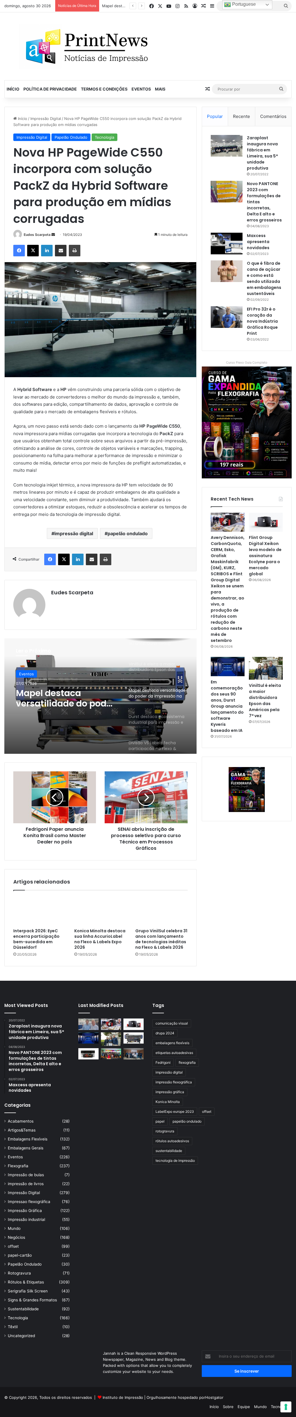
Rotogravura (19, 1273)
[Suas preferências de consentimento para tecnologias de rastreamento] (285, 1406)
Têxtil (13, 1326)
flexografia (187, 1062)
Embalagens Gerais (25, 1148)
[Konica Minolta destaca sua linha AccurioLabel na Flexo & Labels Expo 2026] (100, 911)
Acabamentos (21, 1121)
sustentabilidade (169, 1151)
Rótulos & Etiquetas (26, 1282)
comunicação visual (172, 1023)
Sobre (228, 1406)
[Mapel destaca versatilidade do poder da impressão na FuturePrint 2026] (133, 1038)
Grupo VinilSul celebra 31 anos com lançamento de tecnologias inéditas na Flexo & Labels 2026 (161, 939)
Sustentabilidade (23, 1309)
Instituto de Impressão (123, 1397)
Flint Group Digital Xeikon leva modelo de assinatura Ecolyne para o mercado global (265, 556)
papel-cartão (20, 1255)
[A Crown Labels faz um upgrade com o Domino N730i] (88, 1024)
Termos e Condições (104, 89)
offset (13, 1246)
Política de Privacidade (50, 89)
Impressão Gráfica (25, 1210)
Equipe (244, 1406)
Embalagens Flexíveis (27, 1139)
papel (160, 1121)
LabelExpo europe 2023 (175, 1111)
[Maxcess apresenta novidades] (227, 243)
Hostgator (214, 1397)
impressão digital (73, 533)
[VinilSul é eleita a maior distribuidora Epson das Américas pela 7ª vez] (266, 668)
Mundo (14, 1228)
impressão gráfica (170, 1092)
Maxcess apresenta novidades (258, 242)
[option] (100, 696)
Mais (160, 89)
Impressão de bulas (26, 1174)
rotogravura (165, 1131)
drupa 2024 (165, 1033)
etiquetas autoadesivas (174, 1052)
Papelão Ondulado (71, 137)
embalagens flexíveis (172, 1043)
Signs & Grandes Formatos (32, 1300)
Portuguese (243, 4)
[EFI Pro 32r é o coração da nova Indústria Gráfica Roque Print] (227, 317)
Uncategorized (21, 1335)
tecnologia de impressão (175, 1160)
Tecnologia (104, 137)
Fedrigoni (163, 1062)
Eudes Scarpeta (37, 234)
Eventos (141, 89)
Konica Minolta (168, 1102)
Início (13, 89)
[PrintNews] (84, 46)
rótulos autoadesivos (172, 1141)
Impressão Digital (45, 118)
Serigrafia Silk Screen (28, 1291)
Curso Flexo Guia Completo (246, 362)
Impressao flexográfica (29, 1201)
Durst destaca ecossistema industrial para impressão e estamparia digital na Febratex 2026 (66, 698)
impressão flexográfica (174, 1082)
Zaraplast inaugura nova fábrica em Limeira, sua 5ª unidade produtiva (262, 153)
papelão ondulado (128, 533)
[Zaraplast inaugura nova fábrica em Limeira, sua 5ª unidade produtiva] (227, 146)
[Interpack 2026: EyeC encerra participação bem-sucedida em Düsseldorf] (39, 911)
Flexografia (18, 1166)
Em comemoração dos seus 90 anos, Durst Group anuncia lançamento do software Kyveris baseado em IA (227, 706)
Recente (241, 116)
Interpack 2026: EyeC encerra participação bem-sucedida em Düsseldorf (36, 939)
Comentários (273, 116)
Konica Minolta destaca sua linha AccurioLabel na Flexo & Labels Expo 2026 (99, 939)
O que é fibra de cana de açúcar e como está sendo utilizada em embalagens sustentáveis (264, 278)
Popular (215, 116)
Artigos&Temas (22, 1130)
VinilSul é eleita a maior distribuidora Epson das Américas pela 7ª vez (265, 701)
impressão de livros (26, 1183)
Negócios (16, 1237)
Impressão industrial (26, 1219)
